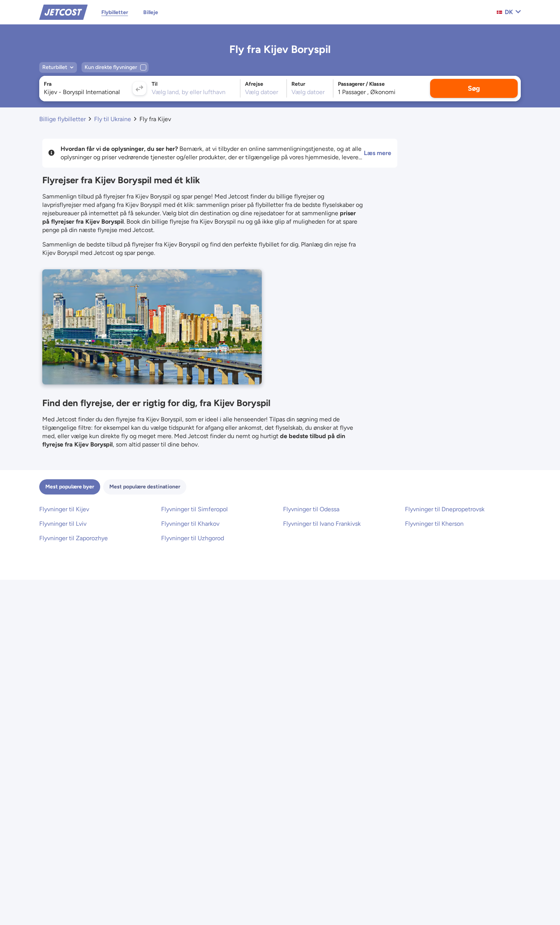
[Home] (63, 11)
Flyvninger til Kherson (434, 523)
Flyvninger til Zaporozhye (73, 538)
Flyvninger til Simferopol (194, 509)
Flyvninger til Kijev (64, 509)
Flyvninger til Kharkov (190, 523)
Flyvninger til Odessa (311, 509)
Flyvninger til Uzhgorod (192, 538)
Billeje (150, 12)
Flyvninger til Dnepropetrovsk (445, 509)
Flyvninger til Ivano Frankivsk (322, 523)
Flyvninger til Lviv (62, 523)
